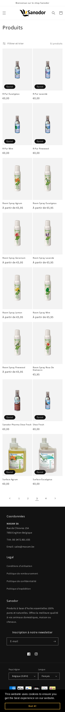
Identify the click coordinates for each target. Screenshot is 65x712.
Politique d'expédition (19, 588)
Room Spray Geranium (13, 258)
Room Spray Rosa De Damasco (43, 368)
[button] (4, 13)
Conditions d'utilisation (19, 566)
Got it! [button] (32, 706)
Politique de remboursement (22, 573)
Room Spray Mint (41, 312)
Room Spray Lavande (43, 258)
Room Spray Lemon (12, 312)
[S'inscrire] (54, 641)
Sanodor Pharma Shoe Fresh (17, 424)
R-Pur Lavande (40, 94)
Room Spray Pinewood (13, 367)
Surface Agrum (10, 479)
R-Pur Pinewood (41, 148)
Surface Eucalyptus (42, 479)
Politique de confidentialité (21, 581)
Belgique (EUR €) (20, 676)
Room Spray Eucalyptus (45, 203)
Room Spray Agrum (12, 203)
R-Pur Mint (7, 148)
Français (46, 676)
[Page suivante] (55, 498)
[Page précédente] (10, 498)
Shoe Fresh (38, 424)
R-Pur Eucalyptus (11, 94)
